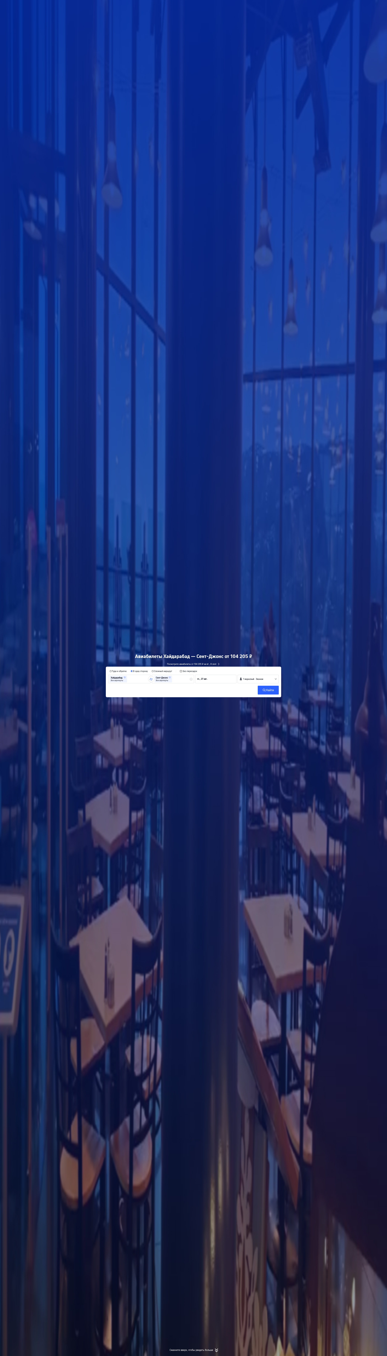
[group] (129, 679)
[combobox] (128, 679)
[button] (311, 5)
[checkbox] (188, 671)
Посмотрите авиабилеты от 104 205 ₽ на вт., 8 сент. (192, 664)
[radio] (118, 671)
